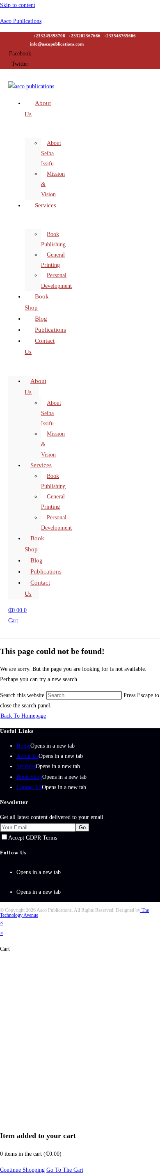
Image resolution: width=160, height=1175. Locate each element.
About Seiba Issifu (51, 153)
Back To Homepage (23, 716)
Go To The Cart (64, 1170)
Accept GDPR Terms (32, 838)
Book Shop (29, 777)
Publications (46, 571)
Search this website (23, 695)
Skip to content (17, 5)
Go (82, 827)
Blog (36, 560)
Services (45, 205)
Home (23, 746)
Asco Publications (20, 21)
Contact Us (40, 346)
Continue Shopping (22, 1170)
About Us (38, 108)
